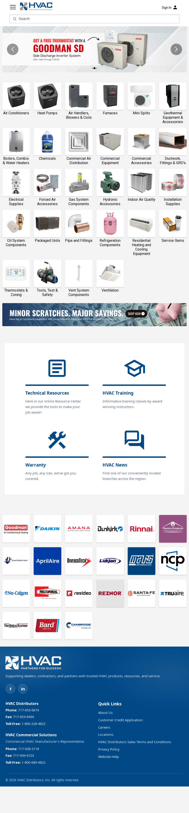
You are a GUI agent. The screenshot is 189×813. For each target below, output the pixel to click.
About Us (105, 712)
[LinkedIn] (23, 689)
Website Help (108, 756)
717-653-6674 (28, 710)
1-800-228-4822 (33, 723)
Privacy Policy (108, 749)
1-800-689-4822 (33, 762)
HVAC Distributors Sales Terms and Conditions (134, 741)
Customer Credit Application (120, 720)
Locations (105, 734)
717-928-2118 (28, 748)
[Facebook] (10, 689)
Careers (104, 727)
